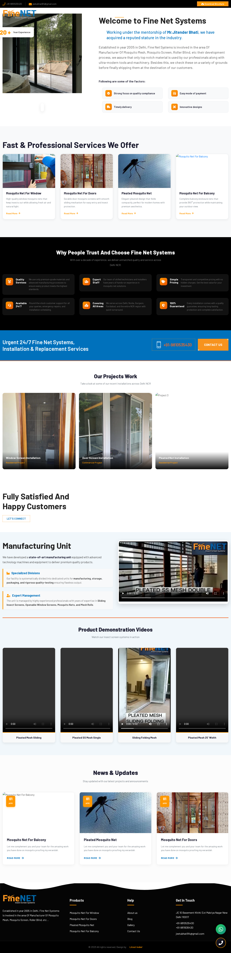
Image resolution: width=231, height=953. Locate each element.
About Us (136, 14)
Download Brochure (214, 4)
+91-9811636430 (184, 927)
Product (156, 14)
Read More (11, 213)
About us (132, 912)
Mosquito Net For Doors (80, 193)
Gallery (131, 925)
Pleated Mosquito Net (137, 193)
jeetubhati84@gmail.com (44, 4)
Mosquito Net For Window (23, 193)
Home (119, 14)
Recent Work (181, 14)
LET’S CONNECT (16, 518)
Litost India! (136, 947)
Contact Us (219, 14)
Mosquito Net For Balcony (197, 193)
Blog (201, 14)
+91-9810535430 (14, 4)
